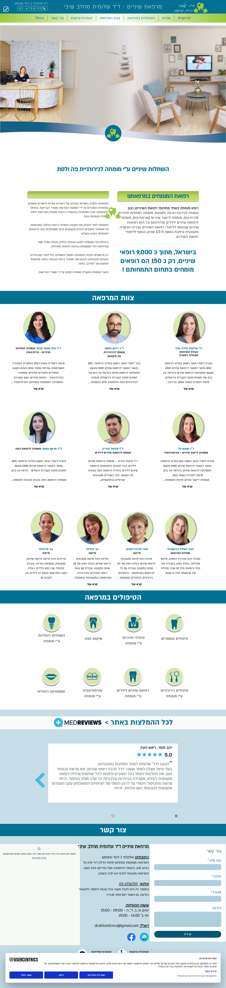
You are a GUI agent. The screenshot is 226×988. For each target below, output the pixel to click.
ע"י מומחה (133, 643)
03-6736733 (128, 883)
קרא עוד (38, 389)
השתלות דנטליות (51, 635)
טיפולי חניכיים (133, 637)
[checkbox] (113, 816)
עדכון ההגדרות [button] (39, 857)
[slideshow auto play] (176, 816)
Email (216, 892)
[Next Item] (40, 780)
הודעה (216, 908)
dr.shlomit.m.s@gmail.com (117, 925)
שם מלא (214, 860)
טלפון (216, 876)
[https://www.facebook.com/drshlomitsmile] (131, 937)
